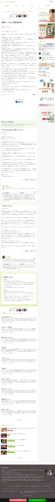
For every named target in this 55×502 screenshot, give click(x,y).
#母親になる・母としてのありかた (12, 31)
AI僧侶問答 (47, 5)
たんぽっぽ (3, 26)
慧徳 (7, 185)
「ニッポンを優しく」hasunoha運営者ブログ (13, 486)
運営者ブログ (32, 492)
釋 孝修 (8, 256)
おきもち (34, 179)
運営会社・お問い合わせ (24, 492)
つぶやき (15, 5)
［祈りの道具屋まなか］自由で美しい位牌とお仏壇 (19, 13)
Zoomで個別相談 (18, 500)
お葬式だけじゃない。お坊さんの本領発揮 (42, 486)
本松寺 (34, 258)
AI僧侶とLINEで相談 (37, 500)
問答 (23, 5)
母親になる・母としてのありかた (6, 18)
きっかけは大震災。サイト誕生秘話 (28, 486)
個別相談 (7, 5)
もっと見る (19, 420)
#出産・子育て (3, 31)
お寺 (39, 5)
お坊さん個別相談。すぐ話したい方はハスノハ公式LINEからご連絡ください (19, 11)
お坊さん (31, 5)
